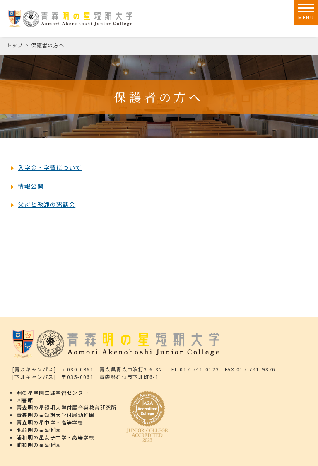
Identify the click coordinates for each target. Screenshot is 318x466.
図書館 (25, 400)
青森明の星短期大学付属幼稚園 (55, 415)
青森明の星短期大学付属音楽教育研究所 (67, 407)
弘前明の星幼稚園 (39, 430)
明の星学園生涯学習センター (53, 392)
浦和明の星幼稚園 (39, 445)
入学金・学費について (50, 167)
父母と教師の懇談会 (46, 204)
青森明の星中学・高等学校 (50, 422)
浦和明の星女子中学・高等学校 (55, 437)
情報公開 (30, 186)
